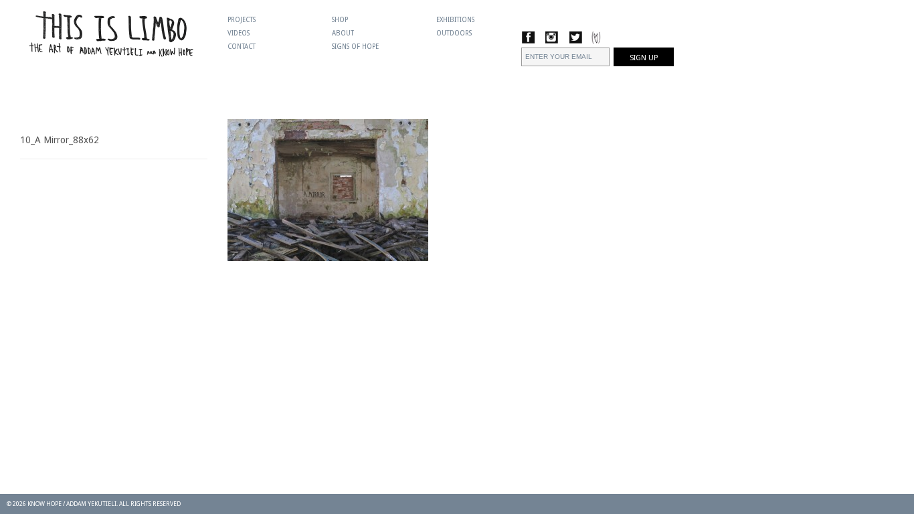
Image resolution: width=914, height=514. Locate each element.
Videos (238, 33)
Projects (241, 19)
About (343, 33)
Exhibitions (455, 19)
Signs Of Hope (355, 46)
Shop (340, 19)
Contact (241, 46)
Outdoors (454, 33)
